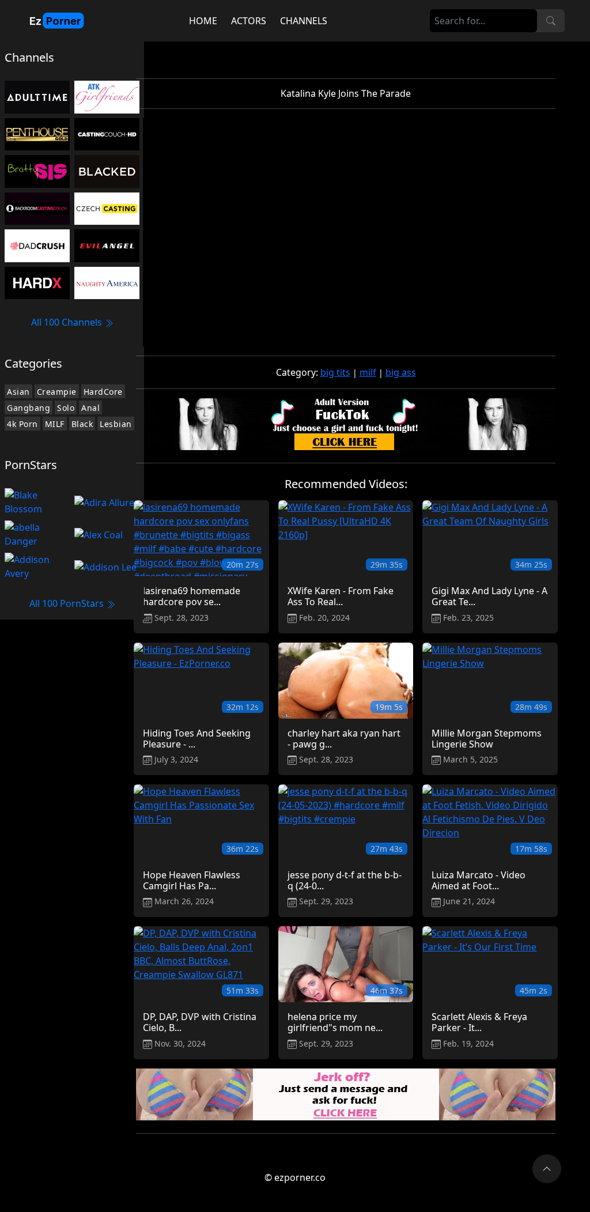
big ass (400, 372)
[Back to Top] (546, 1168)
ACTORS (248, 20)
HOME (203, 20)
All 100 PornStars (67, 603)
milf (368, 372)
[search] (551, 20)
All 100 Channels (67, 322)
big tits (335, 372)
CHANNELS (303, 20)
